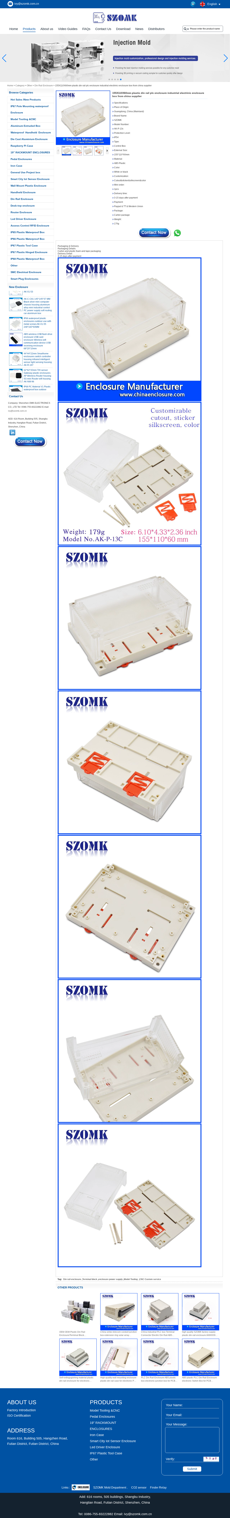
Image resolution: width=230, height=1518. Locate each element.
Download (123, 29)
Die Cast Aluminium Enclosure (29, 139)
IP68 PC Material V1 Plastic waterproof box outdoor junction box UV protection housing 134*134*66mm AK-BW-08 (38, 382)
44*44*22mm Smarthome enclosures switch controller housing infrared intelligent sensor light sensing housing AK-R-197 (38, 349)
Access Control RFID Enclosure (30, 225)
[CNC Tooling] (115, 81)
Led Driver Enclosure (23, 218)
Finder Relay (158, 1487)
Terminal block (89, 1279)
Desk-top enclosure (23, 205)
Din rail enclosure (72, 1279)
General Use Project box (25, 172)
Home (13, 29)
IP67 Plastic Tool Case (24, 245)
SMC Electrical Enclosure (26, 272)
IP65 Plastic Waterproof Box (28, 232)
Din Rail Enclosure (43, 85)
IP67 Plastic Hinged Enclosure (29, 252)
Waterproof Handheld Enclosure (31, 132)
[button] (109, 79)
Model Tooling (131, 1279)
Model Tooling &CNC (23, 119)
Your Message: (176, 1424)
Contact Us (103, 29)
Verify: (170, 1459)
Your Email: (174, 1415)
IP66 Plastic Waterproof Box (28, 238)
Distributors (156, 29)
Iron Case (16, 165)
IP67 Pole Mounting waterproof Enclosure (30, 109)
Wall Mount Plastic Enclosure (28, 185)
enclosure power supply (110, 1279)
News (139, 29)
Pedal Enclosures (21, 159)
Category (19, 85)
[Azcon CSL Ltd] (81, 1487)
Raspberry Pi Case (22, 145)
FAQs (86, 29)
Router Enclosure (21, 212)
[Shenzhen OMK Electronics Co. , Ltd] (115, 23)
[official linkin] (193, 4)
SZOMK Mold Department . (110, 1487)
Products (29, 29)
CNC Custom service (150, 1279)
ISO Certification (19, 1415)
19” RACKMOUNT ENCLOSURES (30, 152)
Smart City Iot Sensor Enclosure (30, 179)
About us (46, 29)
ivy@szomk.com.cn (26, 3)
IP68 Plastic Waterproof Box (28, 258)
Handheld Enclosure (23, 192)
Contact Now (30, 441)
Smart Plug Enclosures (24, 278)
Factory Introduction (21, 1410)
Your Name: (174, 1405)
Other (29, 85)
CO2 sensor (138, 1487)
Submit (192, 1469)
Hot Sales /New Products (26, 99)
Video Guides (67, 29)
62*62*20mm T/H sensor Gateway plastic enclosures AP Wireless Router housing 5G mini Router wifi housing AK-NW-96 (37, 366)
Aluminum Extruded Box (25, 125)
